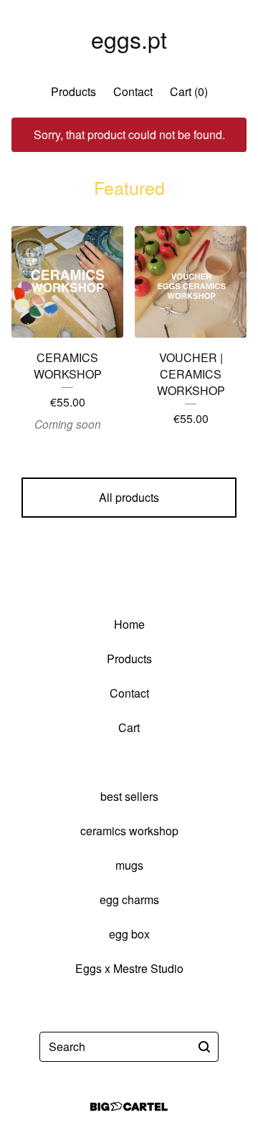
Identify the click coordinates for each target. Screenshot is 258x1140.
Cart (129, 727)
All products (129, 497)
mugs (129, 865)
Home (129, 624)
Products (73, 91)
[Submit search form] (204, 1046)
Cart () (189, 91)
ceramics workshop (129, 830)
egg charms (129, 899)
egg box (129, 934)
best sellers (129, 796)
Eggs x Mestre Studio (129, 968)
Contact (133, 91)
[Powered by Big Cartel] (129, 1106)
